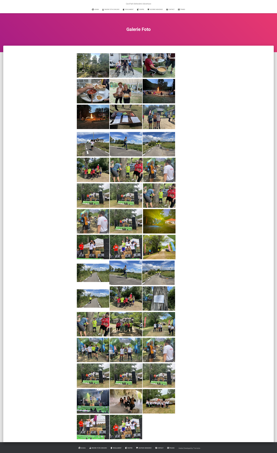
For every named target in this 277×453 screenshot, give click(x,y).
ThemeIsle (196, 448)
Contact (172, 9)
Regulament (129, 9)
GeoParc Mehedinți (156, 9)
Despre (141, 9)
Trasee (182, 9)
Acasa (96, 9)
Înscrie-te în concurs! (112, 9)
